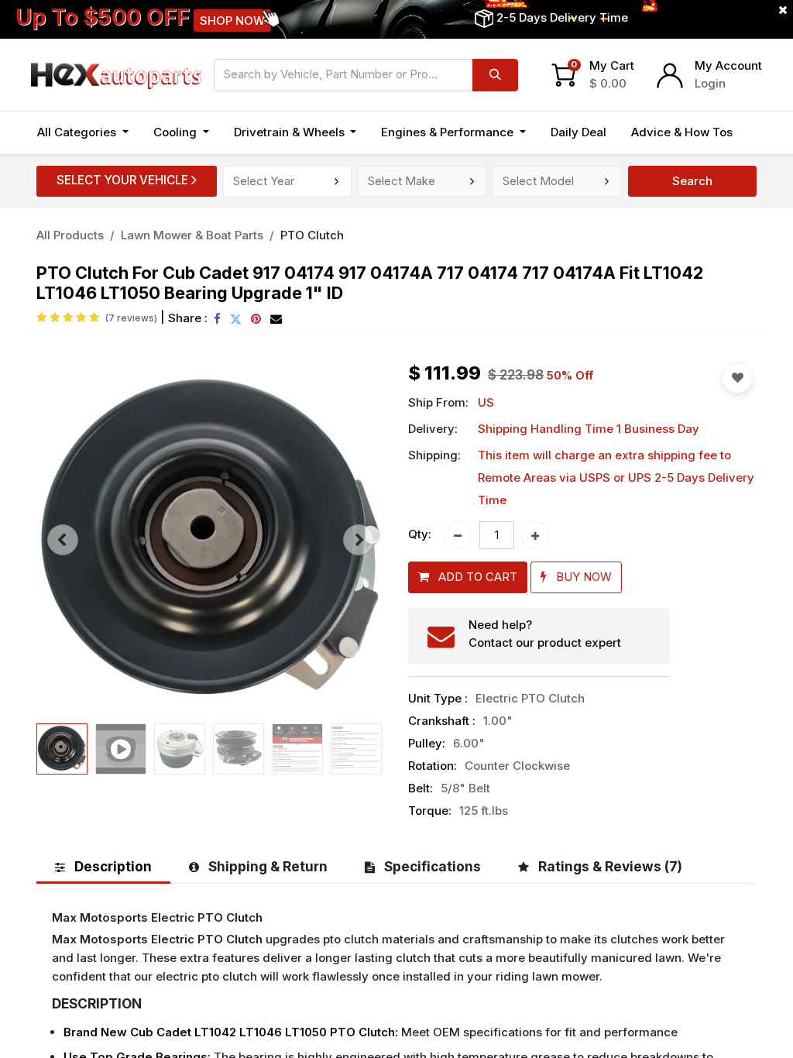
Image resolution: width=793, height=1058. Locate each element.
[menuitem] (578, 133)
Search (692, 180)
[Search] (495, 75)
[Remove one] (458, 535)
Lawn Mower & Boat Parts (192, 235)
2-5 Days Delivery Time (562, 17)
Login (710, 83)
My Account (728, 65)
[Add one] (535, 535)
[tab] (103, 866)
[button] (62, 540)
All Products (70, 235)
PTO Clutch (312, 235)
